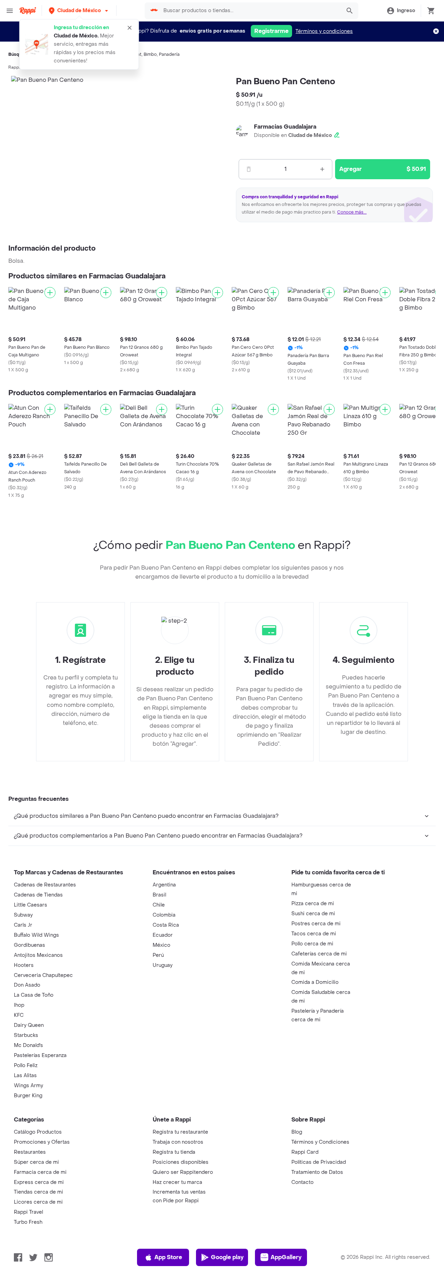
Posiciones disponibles (180, 1162)
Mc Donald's (28, 1045)
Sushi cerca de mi (313, 913)
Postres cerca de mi (316, 923)
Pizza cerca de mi (312, 903)
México (161, 945)
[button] (79, 10)
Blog (296, 1132)
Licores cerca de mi (38, 1202)
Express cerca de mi (39, 1182)
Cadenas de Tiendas (38, 895)
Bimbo (150, 54)
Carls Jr (23, 925)
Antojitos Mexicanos (38, 955)
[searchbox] (250, 10)
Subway (23, 915)
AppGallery (286, 1257)
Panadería (169, 54)
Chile (159, 905)
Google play (227, 1257)
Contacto (302, 1182)
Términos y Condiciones (320, 1142)
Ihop (19, 1005)
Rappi (14, 67)
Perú (158, 955)
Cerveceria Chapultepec (43, 975)
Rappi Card (304, 1152)
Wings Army (28, 1085)
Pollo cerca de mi (312, 944)
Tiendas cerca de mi (38, 1192)
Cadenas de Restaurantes (45, 885)
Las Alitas (25, 1075)
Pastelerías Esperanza (40, 1055)
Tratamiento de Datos (317, 1172)
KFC (19, 1015)
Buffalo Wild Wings (36, 935)
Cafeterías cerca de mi (319, 954)
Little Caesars (30, 905)
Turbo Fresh (28, 1222)
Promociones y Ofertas (42, 1142)
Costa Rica (166, 925)
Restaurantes (30, 1152)
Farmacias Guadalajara (285, 126)
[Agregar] (50, 292)
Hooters (24, 965)
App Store (168, 1257)
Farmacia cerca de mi (40, 1172)
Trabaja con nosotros (178, 1142)
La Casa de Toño (33, 995)
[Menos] (249, 169)
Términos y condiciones (324, 31)
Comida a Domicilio (315, 982)
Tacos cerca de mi (313, 933)
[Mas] (322, 169)
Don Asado (27, 985)
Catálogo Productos (38, 1132)
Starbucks (26, 1035)
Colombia (164, 915)
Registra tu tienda (174, 1152)
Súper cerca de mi (36, 1162)
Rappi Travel (28, 1212)
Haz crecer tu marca (177, 1182)
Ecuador (163, 935)
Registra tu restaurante (180, 1132)
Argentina (164, 885)
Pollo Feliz (25, 1065)
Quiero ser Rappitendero (183, 1172)
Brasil (159, 895)
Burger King (28, 1095)
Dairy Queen (29, 1025)
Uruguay (162, 965)
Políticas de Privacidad (318, 1162)
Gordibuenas (29, 945)
